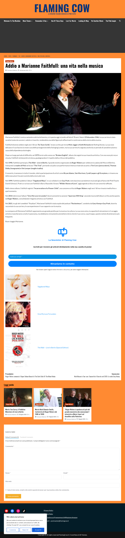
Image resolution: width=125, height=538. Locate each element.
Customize (12, 530)
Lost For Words (71, 21)
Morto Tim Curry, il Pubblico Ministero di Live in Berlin (15, 410)
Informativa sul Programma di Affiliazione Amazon (60, 517)
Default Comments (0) (12, 437)
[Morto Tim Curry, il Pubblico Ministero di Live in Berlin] (18, 397)
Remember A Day (40, 21)
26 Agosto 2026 (22, 414)
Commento (9, 446)
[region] (25, 524)
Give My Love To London (47, 314)
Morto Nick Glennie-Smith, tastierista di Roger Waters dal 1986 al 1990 (46, 411)
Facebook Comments (26, 437)
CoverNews (74, 535)
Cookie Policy (48, 514)
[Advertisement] (62, 38)
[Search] (120, 21)
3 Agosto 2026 (81, 419)
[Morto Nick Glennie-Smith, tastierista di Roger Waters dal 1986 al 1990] (48, 397)
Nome (7, 473)
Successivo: (97, 375)
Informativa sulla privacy (63, 269)
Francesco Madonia (12, 70)
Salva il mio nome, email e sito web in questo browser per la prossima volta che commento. (38, 490)
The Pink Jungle (111, 21)
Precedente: (30, 375)
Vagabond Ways (44, 287)
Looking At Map (83, 21)
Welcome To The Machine (12, 21)
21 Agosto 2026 (52, 417)
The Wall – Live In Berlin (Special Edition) (53, 347)
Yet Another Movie (97, 21)
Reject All (25, 530)
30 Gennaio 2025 (24, 70)
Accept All (38, 530)
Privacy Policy (48, 510)
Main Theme (27, 21)
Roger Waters (9, 61)
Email (65, 473)
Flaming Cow (62, 8)
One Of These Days (57, 21)
